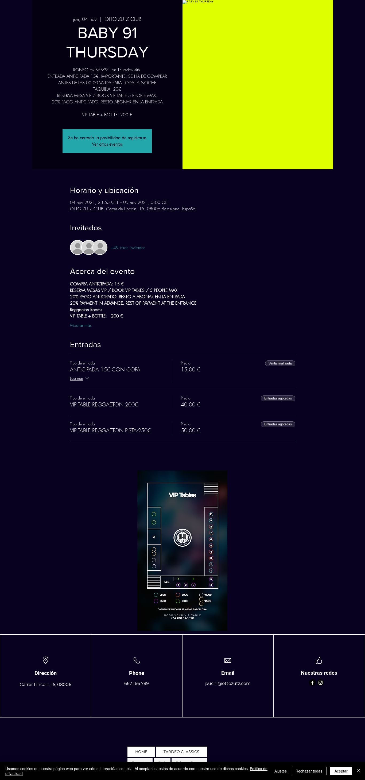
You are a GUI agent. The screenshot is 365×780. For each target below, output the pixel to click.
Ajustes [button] (280, 771)
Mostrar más (81, 325)
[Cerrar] (358, 771)
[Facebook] (312, 682)
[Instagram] (320, 682)
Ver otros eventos (107, 144)
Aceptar (341, 771)
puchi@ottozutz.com (228, 683)
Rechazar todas (309, 771)
